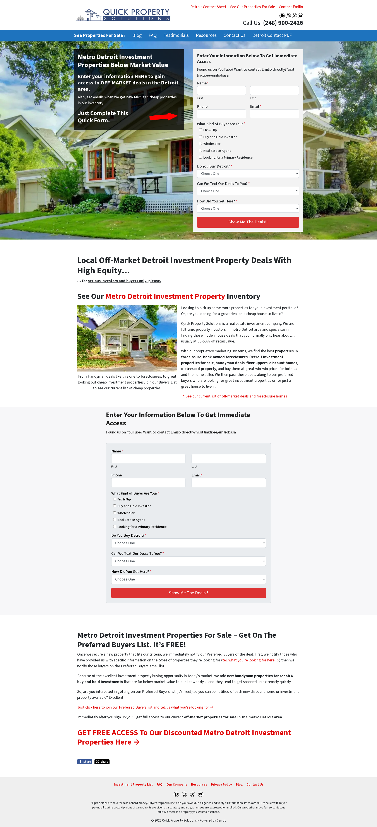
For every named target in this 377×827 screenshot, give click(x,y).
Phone (202, 106)
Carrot (221, 820)
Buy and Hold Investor (220, 136)
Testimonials (176, 35)
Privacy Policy (221, 784)
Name (203, 83)
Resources (206, 35)
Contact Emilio (291, 7)
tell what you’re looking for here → (250, 660)
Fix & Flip (210, 129)
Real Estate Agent (217, 150)
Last (253, 98)
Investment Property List (133, 784)
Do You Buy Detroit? (214, 166)
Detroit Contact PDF (272, 35)
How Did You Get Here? (217, 201)
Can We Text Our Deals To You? (223, 184)
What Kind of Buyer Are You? (221, 124)
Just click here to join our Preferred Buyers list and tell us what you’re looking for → (145, 707)
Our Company (176, 784)
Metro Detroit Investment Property (165, 296)
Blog (137, 35)
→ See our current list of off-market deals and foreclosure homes (234, 396)
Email (255, 106)
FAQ (153, 35)
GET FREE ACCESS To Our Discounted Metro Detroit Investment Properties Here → (184, 737)
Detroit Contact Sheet (208, 7)
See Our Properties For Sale (252, 7)
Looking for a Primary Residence (228, 157)
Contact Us (234, 35)
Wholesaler (212, 143)
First (200, 98)
